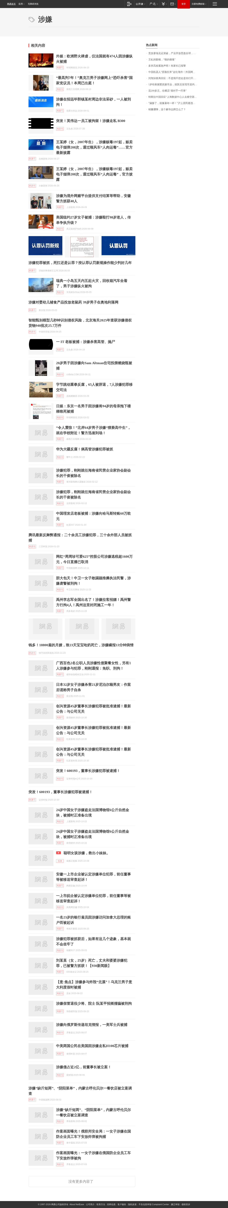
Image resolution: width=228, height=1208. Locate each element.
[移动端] (129, 4)
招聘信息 (111, 1204)
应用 (21, 4)
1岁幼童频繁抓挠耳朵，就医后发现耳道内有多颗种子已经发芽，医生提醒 (174, 84)
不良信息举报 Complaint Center (154, 1204)
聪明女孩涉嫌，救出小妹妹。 (87, 853)
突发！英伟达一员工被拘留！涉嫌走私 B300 (90, 121)
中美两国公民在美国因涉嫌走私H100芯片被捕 (92, 1046)
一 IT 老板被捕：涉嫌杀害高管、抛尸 (85, 342)
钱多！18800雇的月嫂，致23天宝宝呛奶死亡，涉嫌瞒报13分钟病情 (81, 645)
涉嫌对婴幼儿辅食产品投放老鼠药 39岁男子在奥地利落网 (73, 302)
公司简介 (90, 1204)
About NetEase (76, 1204)
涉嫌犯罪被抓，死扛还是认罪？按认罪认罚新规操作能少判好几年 (80, 263)
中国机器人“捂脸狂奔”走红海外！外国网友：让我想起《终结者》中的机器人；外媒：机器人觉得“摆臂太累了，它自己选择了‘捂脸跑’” (174, 72)
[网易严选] (153, 4)
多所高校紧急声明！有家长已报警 (167, 65)
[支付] (164, 4)
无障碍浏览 (33, 4)
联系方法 (101, 1204)
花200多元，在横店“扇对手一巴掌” (167, 90)
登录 (184, 4)
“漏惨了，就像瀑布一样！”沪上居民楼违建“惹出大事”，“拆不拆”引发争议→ (174, 103)
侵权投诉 (186, 1204)
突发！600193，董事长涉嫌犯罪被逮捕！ (88, 771)
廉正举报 (175, 1204)
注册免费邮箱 (198, 4)
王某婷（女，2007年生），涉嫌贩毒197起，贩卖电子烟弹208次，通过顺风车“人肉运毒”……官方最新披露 (94, 147)
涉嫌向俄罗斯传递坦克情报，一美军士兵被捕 (91, 1025)
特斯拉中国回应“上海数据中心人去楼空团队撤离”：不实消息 (174, 97)
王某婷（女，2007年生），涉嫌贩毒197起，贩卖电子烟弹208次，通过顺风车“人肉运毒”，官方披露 (94, 174)
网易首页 (11, 4)
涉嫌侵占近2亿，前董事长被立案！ (83, 1067)
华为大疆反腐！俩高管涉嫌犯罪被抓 (84, 449)
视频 (60, 861)
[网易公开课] (140, 4)
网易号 (60, 67)
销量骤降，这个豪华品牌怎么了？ (167, 109)
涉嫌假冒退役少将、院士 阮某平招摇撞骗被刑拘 (94, 1003)
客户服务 (122, 1204)
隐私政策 (132, 1204)
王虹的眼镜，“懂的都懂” (161, 59)
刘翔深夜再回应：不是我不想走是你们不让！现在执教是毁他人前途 (174, 78)
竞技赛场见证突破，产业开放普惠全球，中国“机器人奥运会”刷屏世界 (174, 53)
